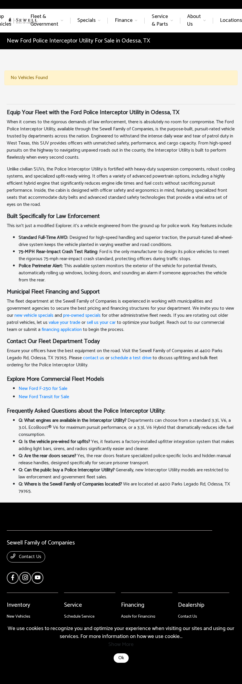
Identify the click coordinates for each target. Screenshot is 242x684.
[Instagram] (25, 578)
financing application (62, 330)
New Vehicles (18, 616)
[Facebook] (13, 578)
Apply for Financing (138, 616)
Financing (132, 605)
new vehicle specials (33, 315)
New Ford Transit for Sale (44, 397)
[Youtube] (37, 578)
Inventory (18, 605)
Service (73, 605)
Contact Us (29, 557)
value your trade (64, 323)
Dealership (191, 605)
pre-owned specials (82, 315)
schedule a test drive (131, 358)
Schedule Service (79, 616)
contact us (93, 358)
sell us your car (101, 323)
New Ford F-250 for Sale (43, 389)
